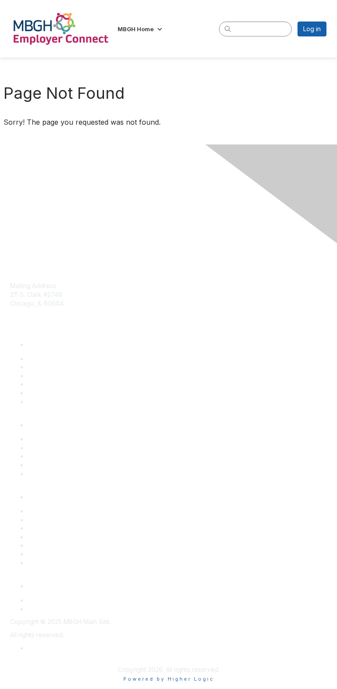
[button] (140, 29)
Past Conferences (54, 473)
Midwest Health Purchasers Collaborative (87, 609)
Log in (312, 28)
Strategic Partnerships (59, 562)
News (36, 384)
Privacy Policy (48, 648)
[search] (228, 29)
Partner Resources (55, 545)
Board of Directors (54, 358)
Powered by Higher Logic (168, 679)
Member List (45, 375)
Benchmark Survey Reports (67, 528)
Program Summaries (56, 554)
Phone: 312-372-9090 (41, 321)
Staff (34, 393)
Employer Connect (54, 600)
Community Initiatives (57, 367)
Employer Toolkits (53, 537)
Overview (42, 439)
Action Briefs (46, 519)
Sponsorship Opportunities (66, 456)
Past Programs (48, 465)
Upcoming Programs (57, 447)
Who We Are (46, 401)
